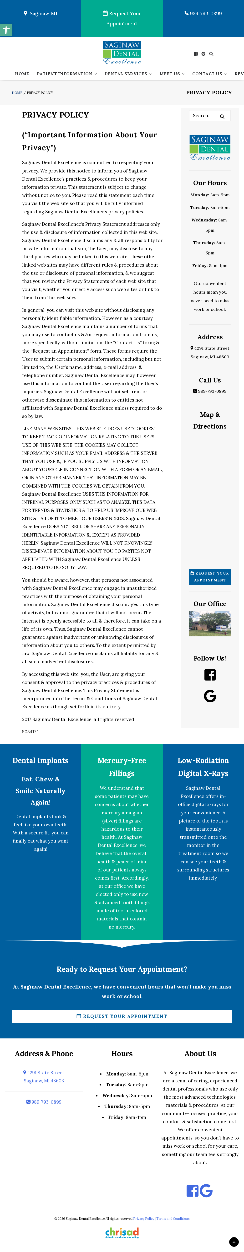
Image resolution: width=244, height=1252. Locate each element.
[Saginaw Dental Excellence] (122, 53)
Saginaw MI (42, 13)
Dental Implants (41, 760)
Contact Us (207, 73)
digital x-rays (206, 804)
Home (22, 73)
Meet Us (170, 73)
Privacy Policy (143, 1219)
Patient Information (64, 73)
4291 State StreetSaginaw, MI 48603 (44, 1077)
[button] (6, 30)
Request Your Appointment (124, 18)
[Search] (210, 115)
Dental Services (126, 73)
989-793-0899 (205, 13)
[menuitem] (22, 74)
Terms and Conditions (173, 1219)
